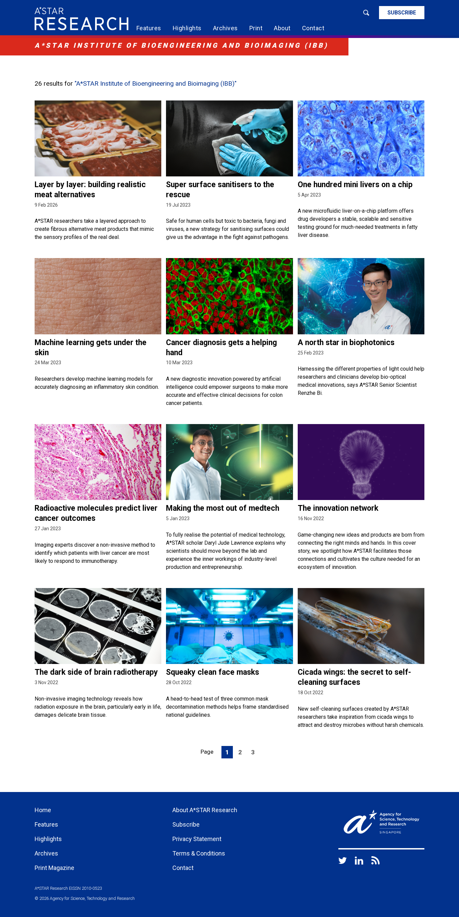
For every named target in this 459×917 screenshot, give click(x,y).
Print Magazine (54, 867)
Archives (225, 28)
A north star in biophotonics (346, 342)
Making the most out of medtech (222, 508)
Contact (313, 28)
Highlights (187, 28)
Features (148, 28)
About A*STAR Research (204, 810)
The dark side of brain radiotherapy (96, 672)
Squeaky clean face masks (212, 672)
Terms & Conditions (198, 853)
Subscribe (401, 12)
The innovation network (338, 508)
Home (43, 810)
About (282, 28)
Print (256, 28)
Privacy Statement (196, 838)
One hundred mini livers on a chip (355, 184)
